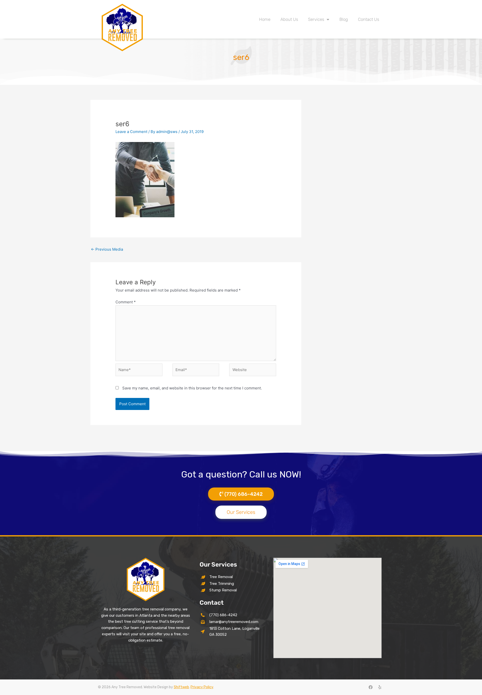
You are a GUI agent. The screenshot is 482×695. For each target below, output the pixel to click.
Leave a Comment (131, 131)
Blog (343, 19)
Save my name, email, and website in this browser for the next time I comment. (192, 388)
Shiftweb (181, 687)
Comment (125, 302)
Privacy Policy (202, 687)
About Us (289, 19)
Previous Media (107, 249)
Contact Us (368, 19)
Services (316, 19)
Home (264, 19)
